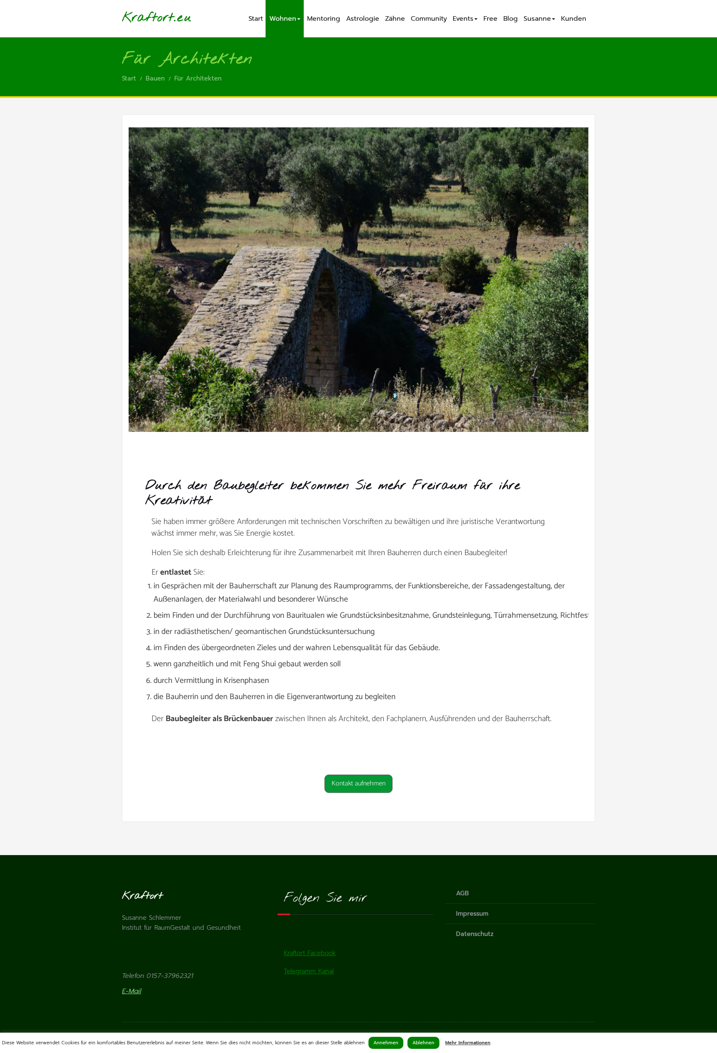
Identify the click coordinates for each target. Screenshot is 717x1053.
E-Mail (131, 991)
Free (490, 19)
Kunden (573, 19)
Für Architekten (198, 78)
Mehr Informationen (467, 1042)
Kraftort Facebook (310, 953)
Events (463, 19)
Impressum (472, 913)
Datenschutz (475, 933)
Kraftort (148, 18)
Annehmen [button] (385, 1042)
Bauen (155, 78)
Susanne (537, 19)
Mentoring (323, 19)
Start (256, 19)
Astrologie (362, 19)
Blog (510, 19)
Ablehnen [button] (423, 1042)
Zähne (395, 19)
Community (429, 19)
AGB (462, 893)
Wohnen (282, 19)
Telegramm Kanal (309, 971)
